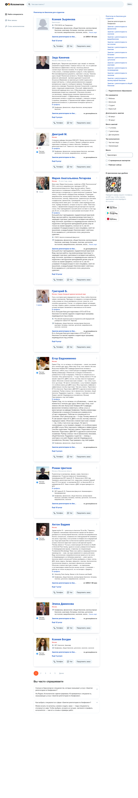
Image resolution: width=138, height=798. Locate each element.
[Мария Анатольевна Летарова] (42, 183)
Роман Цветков (62, 468)
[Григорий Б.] (42, 296)
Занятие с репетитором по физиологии (117, 28)
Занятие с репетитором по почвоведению (117, 69)
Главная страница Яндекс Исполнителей (14, 4)
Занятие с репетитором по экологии (117, 74)
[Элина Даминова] (42, 608)
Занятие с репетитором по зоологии (117, 33)
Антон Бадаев (61, 524)
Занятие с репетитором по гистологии (117, 43)
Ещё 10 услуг (57, 507)
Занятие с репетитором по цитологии (117, 59)
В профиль (56, 104)
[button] (93, 32)
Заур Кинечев (60, 57)
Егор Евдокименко (64, 358)
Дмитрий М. (59, 134)
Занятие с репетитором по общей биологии (119, 84)
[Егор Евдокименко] (42, 363)
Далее (61, 673)
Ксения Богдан (61, 639)
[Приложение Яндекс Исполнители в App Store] (112, 207)
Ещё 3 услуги (57, 117)
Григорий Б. (59, 291)
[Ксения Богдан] (42, 644)
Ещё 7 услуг (56, 587)
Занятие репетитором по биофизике (64, 37)
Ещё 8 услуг (56, 161)
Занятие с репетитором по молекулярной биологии (117, 79)
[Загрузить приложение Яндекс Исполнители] (119, 184)
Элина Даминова (63, 603)
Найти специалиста (15, 14)
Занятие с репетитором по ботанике (117, 53)
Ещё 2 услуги (57, 451)
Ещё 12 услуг (57, 40)
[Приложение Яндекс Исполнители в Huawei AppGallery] (112, 219)
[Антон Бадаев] (42, 529)
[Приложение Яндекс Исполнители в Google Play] (112, 213)
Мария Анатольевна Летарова (71, 178)
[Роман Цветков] (42, 473)
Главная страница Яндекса (6, 4)
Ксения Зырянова (63, 19)
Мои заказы (12, 20)
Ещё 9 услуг (56, 341)
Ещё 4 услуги (57, 656)
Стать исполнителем (16, 26)
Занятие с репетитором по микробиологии (117, 38)
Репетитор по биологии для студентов (116, 17)
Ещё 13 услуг (57, 274)
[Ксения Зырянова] (42, 24)
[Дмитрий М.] (42, 139)
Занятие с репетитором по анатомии (117, 64)
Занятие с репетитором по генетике (117, 48)
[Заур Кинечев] (42, 62)
